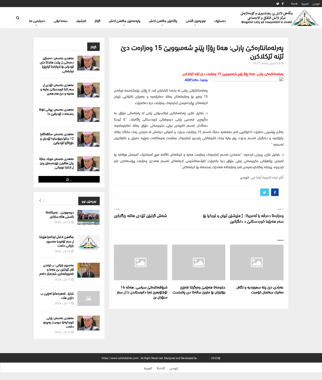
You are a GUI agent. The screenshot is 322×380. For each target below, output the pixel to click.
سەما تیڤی (60, 20)
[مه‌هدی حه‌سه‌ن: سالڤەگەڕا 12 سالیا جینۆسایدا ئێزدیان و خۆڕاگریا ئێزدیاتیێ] (88, 139)
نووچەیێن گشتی (196, 20)
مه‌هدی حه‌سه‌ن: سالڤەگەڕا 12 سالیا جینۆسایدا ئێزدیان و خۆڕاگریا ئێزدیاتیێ (57, 138)
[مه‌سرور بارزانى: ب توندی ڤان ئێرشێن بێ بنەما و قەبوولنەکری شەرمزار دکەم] (88, 270)
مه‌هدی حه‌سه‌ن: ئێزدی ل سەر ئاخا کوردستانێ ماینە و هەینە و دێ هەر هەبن (57, 89)
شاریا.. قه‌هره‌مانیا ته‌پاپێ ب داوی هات (57, 295)
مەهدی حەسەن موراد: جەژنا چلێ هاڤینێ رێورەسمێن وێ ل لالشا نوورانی (56, 162)
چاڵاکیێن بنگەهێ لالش (163, 20)
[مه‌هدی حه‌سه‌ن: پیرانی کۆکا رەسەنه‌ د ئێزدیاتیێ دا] (88, 114)
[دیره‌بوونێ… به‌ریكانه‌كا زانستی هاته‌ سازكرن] (88, 217)
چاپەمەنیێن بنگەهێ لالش (124, 20)
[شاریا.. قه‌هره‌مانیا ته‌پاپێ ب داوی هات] (88, 298)
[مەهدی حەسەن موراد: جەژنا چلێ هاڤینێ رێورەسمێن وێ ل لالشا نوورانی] (88, 163)
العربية (305, 3)
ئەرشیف (81, 20)
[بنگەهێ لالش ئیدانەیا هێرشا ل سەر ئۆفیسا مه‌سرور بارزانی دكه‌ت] (88, 241)
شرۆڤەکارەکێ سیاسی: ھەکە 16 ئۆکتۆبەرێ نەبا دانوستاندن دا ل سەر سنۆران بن (142, 291)
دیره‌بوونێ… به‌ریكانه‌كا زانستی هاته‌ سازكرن (60, 214)
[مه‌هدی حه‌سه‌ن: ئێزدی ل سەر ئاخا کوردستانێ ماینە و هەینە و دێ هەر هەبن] (88, 90)
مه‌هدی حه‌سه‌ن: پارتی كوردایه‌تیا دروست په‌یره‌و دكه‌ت (58, 322)
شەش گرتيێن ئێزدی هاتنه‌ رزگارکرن (140, 215)
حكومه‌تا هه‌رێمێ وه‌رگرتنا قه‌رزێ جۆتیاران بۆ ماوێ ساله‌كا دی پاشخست (199, 289)
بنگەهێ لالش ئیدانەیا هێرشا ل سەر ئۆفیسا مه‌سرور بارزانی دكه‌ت (56, 240)
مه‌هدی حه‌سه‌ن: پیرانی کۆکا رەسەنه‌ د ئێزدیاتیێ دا (56, 111)
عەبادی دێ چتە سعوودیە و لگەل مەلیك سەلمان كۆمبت (260, 289)
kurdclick (203, 358)
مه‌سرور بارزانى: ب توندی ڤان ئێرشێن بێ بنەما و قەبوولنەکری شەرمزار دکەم (56, 269)
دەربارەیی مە (37, 20)
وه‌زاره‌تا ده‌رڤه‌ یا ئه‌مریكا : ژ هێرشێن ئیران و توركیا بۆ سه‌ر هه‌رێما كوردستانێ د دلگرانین (243, 218)
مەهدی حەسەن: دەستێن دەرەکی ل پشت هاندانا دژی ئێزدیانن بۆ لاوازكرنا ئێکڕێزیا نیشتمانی (57, 64)
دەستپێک (220, 20)
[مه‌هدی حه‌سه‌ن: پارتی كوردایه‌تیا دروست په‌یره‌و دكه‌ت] (88, 323)
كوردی (316, 3)
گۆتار (97, 20)
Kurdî (294, 3)
